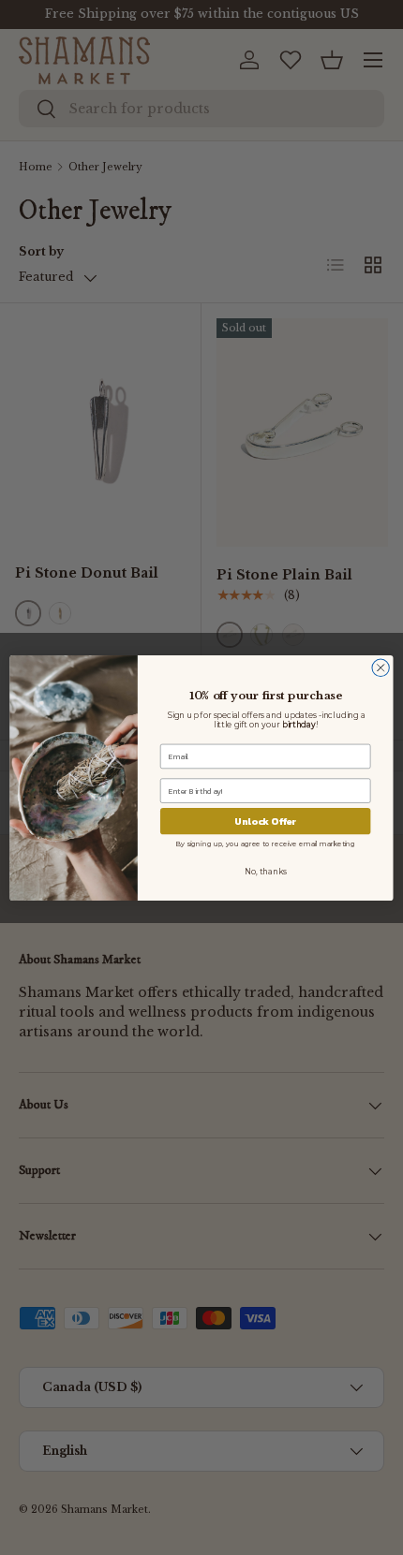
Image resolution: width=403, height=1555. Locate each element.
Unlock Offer (265, 821)
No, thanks (266, 871)
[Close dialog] (380, 667)
